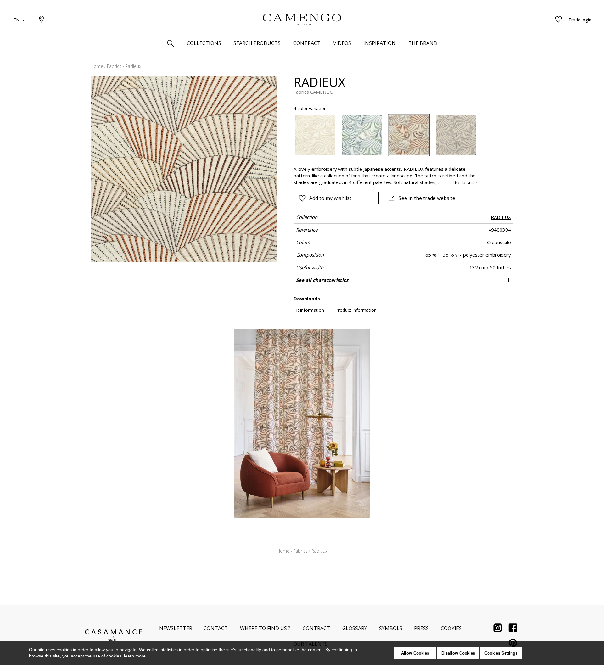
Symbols (390, 628)
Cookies (451, 628)
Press (421, 628)
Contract (316, 628)
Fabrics (114, 66)
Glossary (354, 628)
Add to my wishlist (330, 198)
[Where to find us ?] (41, 20)
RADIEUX (501, 217)
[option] (315, 135)
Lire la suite (464, 182)
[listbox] (382, 135)
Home (97, 66)
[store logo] (302, 20)
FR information (309, 310)
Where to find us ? (265, 628)
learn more (135, 655)
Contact (216, 628)
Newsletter (175, 628)
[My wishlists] (558, 20)
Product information (356, 310)
